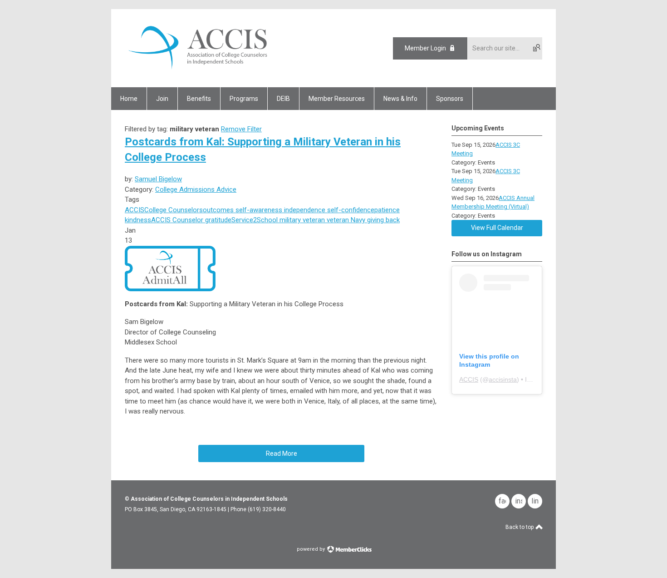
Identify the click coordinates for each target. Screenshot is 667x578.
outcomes (218, 210)
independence (303, 210)
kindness (138, 220)
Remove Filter (241, 129)
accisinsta (503, 379)
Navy (357, 220)
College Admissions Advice (195, 189)
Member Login (425, 48)
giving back (382, 220)
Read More (281, 453)
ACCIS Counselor (177, 220)
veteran (337, 220)
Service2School (254, 220)
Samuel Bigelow (158, 179)
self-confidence (349, 210)
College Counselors (173, 210)
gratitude (217, 220)
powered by (311, 549)
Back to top (520, 527)
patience (387, 210)
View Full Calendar (497, 227)
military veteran (301, 220)
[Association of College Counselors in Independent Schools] (198, 71)
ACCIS (134, 210)
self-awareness (258, 210)
